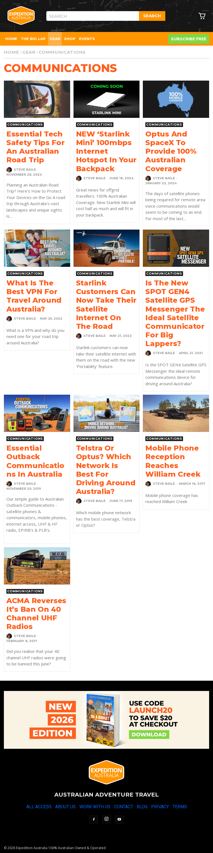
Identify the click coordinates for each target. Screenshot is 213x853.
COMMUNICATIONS (25, 124)
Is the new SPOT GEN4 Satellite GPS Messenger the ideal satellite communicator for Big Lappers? (175, 313)
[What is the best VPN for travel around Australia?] (37, 248)
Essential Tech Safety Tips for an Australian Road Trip (35, 147)
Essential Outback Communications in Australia (35, 461)
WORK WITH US (94, 806)
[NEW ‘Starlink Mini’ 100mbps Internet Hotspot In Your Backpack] (106, 99)
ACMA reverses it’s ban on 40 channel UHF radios (36, 613)
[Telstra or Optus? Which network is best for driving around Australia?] (106, 413)
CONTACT (123, 806)
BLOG (142, 806)
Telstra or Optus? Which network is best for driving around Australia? (106, 470)
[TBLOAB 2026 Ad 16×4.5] (106, 720)
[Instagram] (106, 819)
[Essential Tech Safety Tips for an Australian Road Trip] (37, 99)
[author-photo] (9, 170)
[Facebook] (93, 819)
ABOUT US (65, 806)
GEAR (29, 52)
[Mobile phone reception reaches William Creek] (176, 413)
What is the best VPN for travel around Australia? (34, 296)
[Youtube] (119, 819)
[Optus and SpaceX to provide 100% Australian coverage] (176, 99)
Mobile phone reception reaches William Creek (172, 461)
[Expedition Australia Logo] (21, 15)
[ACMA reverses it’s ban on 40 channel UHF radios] (37, 566)
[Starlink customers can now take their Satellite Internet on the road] (106, 248)
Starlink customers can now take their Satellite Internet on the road (106, 304)
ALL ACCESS (39, 806)
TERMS (180, 806)
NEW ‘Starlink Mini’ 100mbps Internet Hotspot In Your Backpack (106, 151)
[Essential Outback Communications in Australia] (37, 413)
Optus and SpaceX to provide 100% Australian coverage (170, 151)
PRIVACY (160, 806)
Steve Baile (25, 169)
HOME (11, 52)
